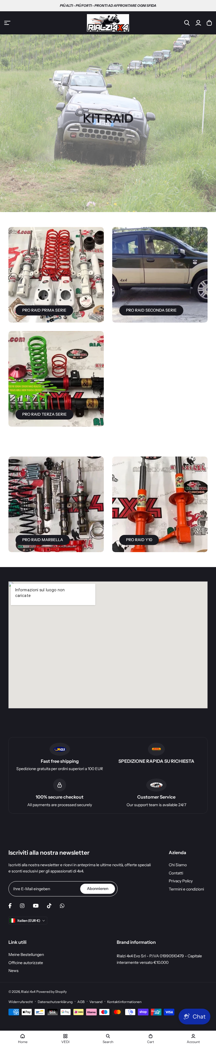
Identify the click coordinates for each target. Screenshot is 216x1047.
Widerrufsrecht (20, 1002)
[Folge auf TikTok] (49, 905)
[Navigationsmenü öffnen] (7, 23)
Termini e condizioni (186, 889)
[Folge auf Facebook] (10, 905)
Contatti (176, 873)
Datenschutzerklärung (55, 1002)
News (13, 970)
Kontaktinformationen (124, 1002)
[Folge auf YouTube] (36, 905)
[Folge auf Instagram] (22, 905)
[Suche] (187, 23)
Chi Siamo (178, 864)
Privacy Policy (181, 880)
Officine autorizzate (25, 962)
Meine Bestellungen (26, 954)
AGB (81, 1002)
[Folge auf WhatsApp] (62, 905)
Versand (95, 1002)
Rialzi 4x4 (28, 991)
